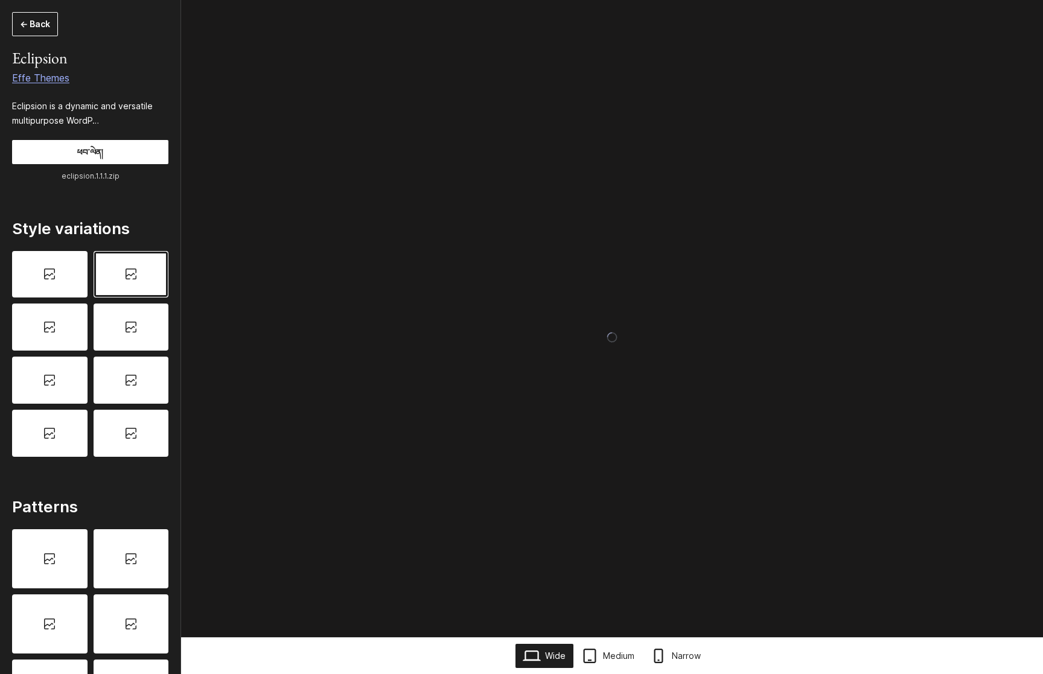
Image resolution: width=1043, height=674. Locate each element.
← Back (35, 24)
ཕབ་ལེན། (90, 152)
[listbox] (90, 354)
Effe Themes (40, 78)
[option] (50, 274)
